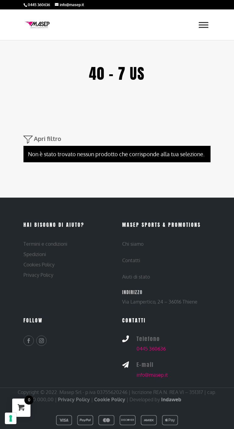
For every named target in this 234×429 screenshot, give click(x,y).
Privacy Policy (74, 399)
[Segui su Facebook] (28, 341)
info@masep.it (152, 375)
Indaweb (171, 399)
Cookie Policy (109, 399)
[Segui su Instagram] (41, 341)
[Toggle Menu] (203, 25)
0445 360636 (151, 349)
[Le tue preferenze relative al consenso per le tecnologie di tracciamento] (10, 418)
